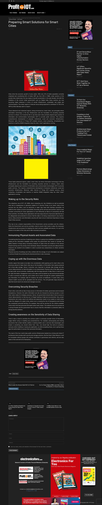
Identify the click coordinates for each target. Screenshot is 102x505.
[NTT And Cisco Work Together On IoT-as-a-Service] (71, 82)
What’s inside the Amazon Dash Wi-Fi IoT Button (21, 385)
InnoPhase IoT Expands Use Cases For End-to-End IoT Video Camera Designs (35, 407)
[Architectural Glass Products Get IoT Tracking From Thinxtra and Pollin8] (71, 130)
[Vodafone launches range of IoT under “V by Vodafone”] (71, 159)
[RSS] (33, 490)
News (10, 403)
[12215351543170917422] (36, 368)
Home (9, 18)
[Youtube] (35, 490)
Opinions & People (16, 18)
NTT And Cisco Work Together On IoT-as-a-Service (83, 83)
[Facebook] (9, 1)
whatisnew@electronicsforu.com (34, 489)
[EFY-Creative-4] (51, 504)
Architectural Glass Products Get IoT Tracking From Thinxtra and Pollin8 (84, 132)
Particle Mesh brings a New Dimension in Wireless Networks (84, 171)
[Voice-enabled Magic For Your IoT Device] (71, 150)
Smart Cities (15, 373)
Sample (56, 497)
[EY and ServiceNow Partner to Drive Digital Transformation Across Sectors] (71, 53)
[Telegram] (45, 31)
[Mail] (30, 490)
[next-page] (12, 413)
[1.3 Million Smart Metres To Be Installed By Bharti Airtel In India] (55, 398)
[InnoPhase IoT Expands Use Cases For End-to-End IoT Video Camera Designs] (36, 398)
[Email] (38, 31)
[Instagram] (12, 1)
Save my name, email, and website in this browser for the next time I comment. (30, 446)
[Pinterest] (27, 31)
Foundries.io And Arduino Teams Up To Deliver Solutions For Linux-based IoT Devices (84, 118)
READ (89, 495)
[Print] (41, 31)
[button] (92, 13)
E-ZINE (91, 495)
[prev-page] (9, 413)
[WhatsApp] (30, 31)
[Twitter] (34, 490)
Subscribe (65, 497)
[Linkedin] (34, 31)
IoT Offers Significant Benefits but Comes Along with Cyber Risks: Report (16, 407)
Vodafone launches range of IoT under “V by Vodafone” (84, 160)
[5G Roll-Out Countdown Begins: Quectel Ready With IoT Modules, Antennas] (71, 101)
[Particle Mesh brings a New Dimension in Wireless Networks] (71, 170)
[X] (14, 1)
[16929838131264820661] (36, 178)
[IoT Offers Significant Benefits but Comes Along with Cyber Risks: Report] (17, 398)
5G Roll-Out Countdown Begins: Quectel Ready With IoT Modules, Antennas (84, 104)
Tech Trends (19, 19)
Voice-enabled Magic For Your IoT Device (84, 151)
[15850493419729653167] (36, 90)
